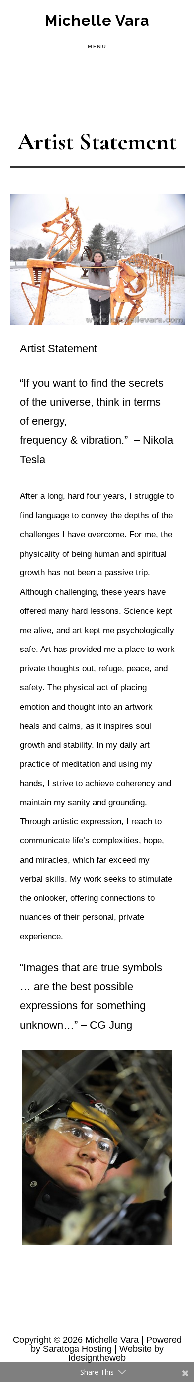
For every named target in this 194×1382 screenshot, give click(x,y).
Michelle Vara (97, 20)
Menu (97, 46)
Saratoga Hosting (77, 1349)
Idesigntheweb (97, 1358)
